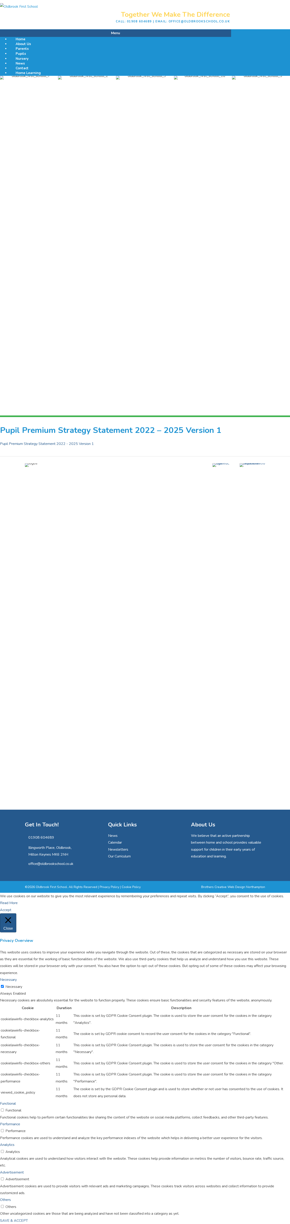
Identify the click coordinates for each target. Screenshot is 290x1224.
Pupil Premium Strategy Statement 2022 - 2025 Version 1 (47, 443)
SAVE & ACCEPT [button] (14, 1220)
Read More (9, 902)
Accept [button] (5, 909)
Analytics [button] (7, 1144)
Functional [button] (8, 1103)
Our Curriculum (119, 856)
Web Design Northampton (246, 887)
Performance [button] (10, 1124)
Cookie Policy (131, 887)
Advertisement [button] (12, 1172)
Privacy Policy (109, 887)
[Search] (229, 32)
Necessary (13, 986)
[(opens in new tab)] (222, 463)
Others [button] (5, 1199)
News (113, 835)
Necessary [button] (8, 979)
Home (20, 39)
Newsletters (118, 849)
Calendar (115, 842)
